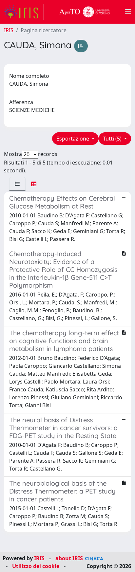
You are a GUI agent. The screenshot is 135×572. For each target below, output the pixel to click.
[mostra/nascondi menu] (128, 12)
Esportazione (73, 138)
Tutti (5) (113, 138)
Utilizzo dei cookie (35, 566)
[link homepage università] (84, 12)
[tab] (17, 184)
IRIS (8, 30)
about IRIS (69, 558)
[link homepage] (24, 12)
